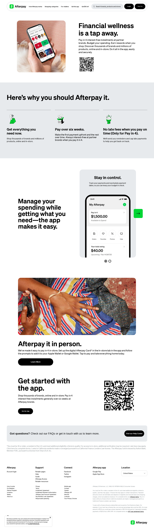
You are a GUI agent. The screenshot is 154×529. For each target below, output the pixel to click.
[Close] (50, 517)
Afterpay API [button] (68, 492)
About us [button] (10, 496)
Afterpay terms (134, 497)
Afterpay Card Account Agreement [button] (46, 494)
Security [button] (66, 494)
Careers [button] (66, 490)
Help (37, 474)
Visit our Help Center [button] (134, 433)
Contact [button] (66, 488)
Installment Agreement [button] (42, 490)
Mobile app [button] (67, 486)
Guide (37, 476)
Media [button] (9, 494)
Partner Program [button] (12, 490)
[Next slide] (138, 213)
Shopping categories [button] (51, 6)
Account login (11, 472)
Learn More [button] (35, 362)
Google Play (97, 472)
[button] (129, 6)
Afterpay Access (41, 479)
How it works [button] (11, 486)
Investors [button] (10, 492)
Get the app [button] (75, 6)
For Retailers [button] (10, 488)
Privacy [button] (38, 486)
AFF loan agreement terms (136, 511)
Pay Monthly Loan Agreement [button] (44, 496)
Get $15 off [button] (85, 6)
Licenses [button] (67, 496)
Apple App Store (98, 474)
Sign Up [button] (140, 6)
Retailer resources (41, 481)
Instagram (67, 476)
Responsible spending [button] (42, 498)
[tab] (105, 261)
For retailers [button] (65, 6)
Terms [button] (37, 488)
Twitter (66, 474)
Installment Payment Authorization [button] (46, 492)
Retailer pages (40, 472)
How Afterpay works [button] (35, 6)
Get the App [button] (25, 411)
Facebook (67, 472)
